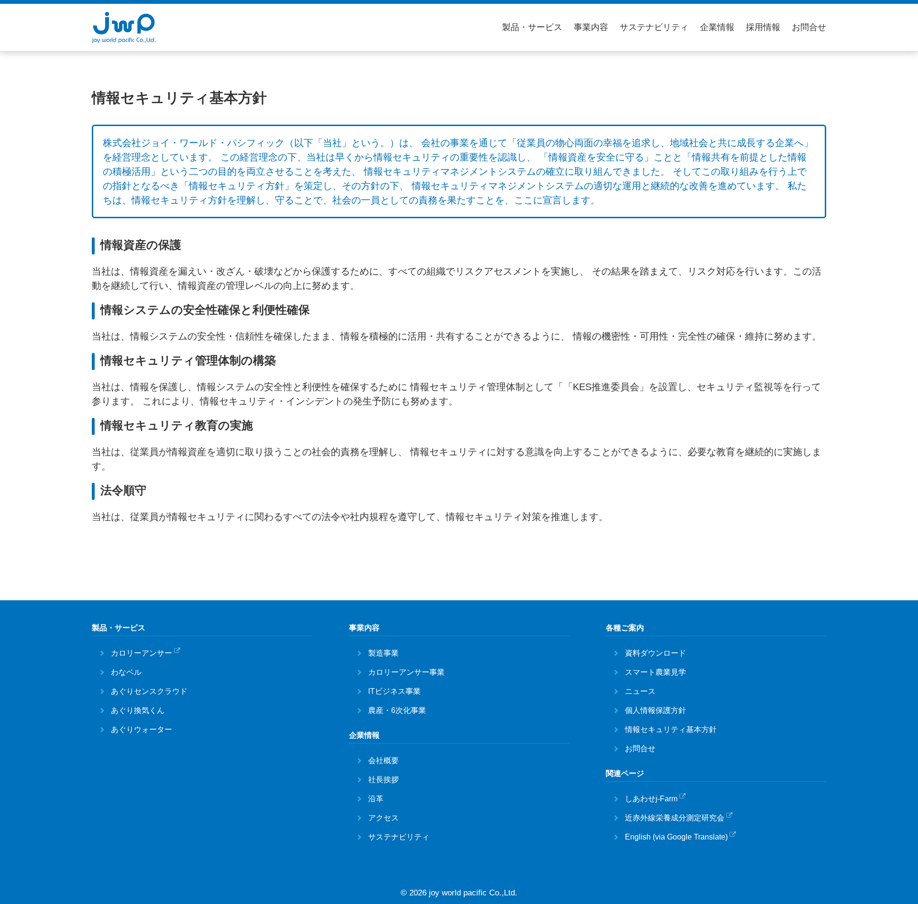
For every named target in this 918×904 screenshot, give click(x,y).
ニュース (640, 691)
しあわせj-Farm (651, 799)
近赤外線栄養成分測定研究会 (674, 818)
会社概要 (383, 760)
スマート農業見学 (655, 672)
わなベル (126, 672)
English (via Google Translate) (676, 837)
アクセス (383, 818)
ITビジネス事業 (394, 691)
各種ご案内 (625, 628)
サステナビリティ (654, 27)
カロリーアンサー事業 (406, 672)
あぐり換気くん (137, 710)
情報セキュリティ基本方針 (671, 729)
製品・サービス (532, 27)
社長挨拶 (383, 780)
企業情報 (717, 27)
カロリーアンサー (141, 653)
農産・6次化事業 (397, 710)
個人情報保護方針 (655, 710)
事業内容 (591, 27)
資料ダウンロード (655, 653)
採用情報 (763, 27)
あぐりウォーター (141, 729)
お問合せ (809, 27)
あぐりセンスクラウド (149, 691)
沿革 (375, 799)
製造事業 (383, 653)
